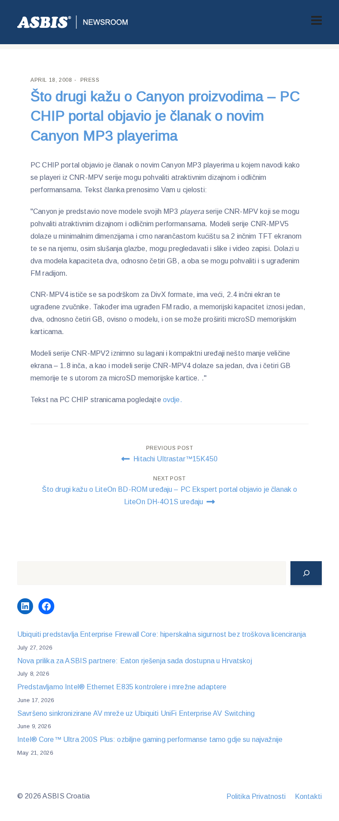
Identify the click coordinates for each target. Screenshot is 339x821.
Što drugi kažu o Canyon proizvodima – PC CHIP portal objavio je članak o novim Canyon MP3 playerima (165, 116)
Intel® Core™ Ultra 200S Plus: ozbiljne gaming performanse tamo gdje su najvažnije (149, 739)
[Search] (306, 573)
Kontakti (308, 796)
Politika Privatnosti (256, 796)
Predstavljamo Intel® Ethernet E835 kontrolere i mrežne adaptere (121, 687)
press (90, 80)
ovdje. (172, 399)
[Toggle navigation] (316, 20)
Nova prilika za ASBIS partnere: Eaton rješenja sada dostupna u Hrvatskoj (134, 661)
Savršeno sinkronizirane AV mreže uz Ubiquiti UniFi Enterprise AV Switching (136, 713)
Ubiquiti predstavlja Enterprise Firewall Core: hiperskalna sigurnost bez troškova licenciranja (161, 634)
